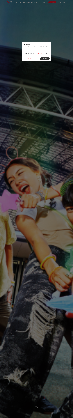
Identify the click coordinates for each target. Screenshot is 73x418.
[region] (36, 51)
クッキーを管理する (27, 58)
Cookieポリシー (41, 53)
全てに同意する (44, 58)
